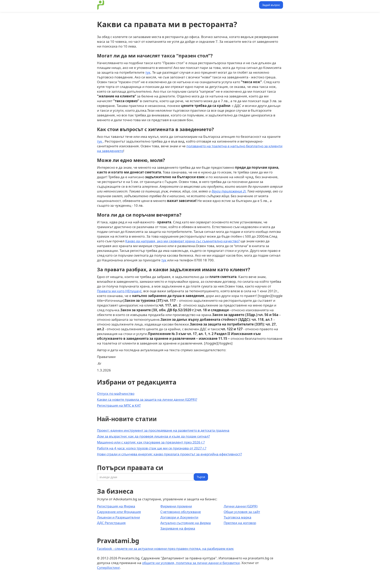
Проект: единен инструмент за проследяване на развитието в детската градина (163, 430)
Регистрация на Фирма (116, 506)
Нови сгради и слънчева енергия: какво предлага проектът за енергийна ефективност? (169, 454)
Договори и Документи (179, 517)
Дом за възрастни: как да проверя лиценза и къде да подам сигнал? (153, 436)
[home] (100, 5)
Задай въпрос (271, 5)
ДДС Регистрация (111, 523)
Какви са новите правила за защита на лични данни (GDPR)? (147, 399)
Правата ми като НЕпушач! (119, 291)
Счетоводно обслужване (180, 511)
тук (147, 72)
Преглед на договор (240, 523)
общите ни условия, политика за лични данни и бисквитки (191, 563)
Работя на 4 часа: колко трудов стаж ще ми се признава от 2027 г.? (151, 448)
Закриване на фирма (177, 528)
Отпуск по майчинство (115, 393)
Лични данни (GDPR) (240, 506)
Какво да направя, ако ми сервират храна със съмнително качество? (182, 241)
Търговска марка (237, 517)
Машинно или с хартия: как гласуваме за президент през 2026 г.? (151, 442)
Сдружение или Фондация (119, 511)
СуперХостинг (108, 567)
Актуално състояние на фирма (185, 523)
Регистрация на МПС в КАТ (119, 405)
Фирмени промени (176, 506)
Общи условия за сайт (242, 511)
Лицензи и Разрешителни (118, 517)
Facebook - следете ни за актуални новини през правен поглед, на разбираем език (165, 548)
